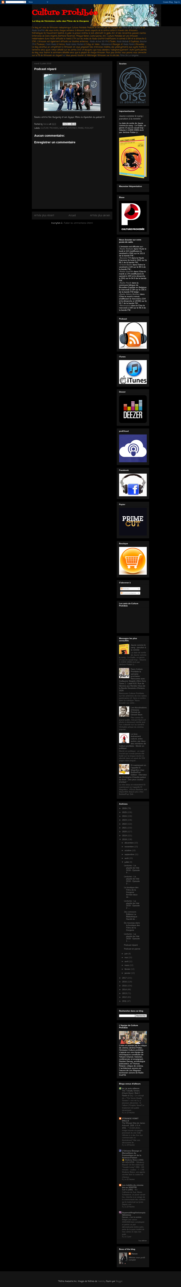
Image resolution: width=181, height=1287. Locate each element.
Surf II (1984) (127, 1190)
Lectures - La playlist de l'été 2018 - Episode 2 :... (132, 904)
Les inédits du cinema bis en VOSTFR (132, 1186)
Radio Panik (125, 283)
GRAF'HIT (63, 128)
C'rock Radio (126, 265)
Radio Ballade (126, 249)
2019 (124, 835)
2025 (124, 812)
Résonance (106, 44)
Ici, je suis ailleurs (130, 1088)
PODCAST (89, 128)
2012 (124, 997)
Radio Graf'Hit (38, 30)
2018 (124, 839)
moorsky (101, 1281)
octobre (128, 850)
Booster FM (125, 258)
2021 (124, 828)
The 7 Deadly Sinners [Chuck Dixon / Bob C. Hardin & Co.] (131, 1093)
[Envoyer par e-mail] (64, 124)
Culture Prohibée (65, 12)
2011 (124, 1001)
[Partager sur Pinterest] (74, 124)
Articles (125, 589)
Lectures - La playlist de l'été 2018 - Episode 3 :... (132, 880)
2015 (124, 985)
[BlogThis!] (66, 124)
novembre (129, 846)
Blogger (119, 1281)
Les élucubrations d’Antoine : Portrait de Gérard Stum (139, 711)
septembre (130, 854)
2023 (124, 820)
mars (127, 965)
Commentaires (129, 593)
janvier (128, 973)
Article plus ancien (100, 215)
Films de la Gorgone (131, 27)
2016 (124, 982)
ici (64, 55)
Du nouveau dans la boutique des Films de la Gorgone (132, 926)
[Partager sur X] (69, 124)
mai (126, 957)
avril (127, 961)
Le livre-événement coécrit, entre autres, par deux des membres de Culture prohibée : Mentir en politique (132, 741)
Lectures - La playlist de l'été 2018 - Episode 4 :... (132, 869)
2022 (124, 824)
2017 (124, 978)
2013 (124, 993)
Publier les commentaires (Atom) (78, 223)
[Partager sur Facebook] (72, 124)
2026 (124, 808)
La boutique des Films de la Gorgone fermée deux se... (131, 892)
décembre (129, 843)
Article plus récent (44, 215)
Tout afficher (142, 1240)
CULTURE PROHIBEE (50, 128)
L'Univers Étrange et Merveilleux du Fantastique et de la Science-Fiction (132, 1154)
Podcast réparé (131, 945)
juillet (127, 862)
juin (126, 953)
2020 (124, 831)
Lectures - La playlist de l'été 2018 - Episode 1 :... (132, 937)
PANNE (81, 128)
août (127, 858)
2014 (124, 989)
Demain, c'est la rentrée (132, 1217)
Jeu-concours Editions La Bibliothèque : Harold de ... (131, 915)
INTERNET (72, 128)
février (128, 969)
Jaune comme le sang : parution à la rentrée (131, 117)
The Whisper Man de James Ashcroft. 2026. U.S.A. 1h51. (133, 1125)
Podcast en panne (132, 949)
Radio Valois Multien (130, 294)
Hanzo (135, 1254)
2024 (124, 816)
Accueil (72, 215)
